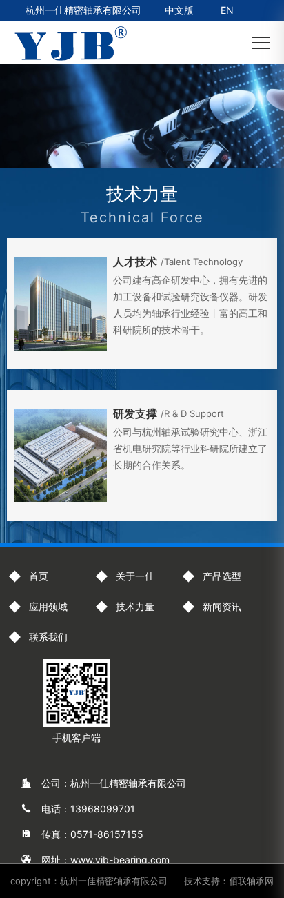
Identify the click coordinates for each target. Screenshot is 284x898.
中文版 (179, 10)
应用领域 (48, 606)
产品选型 (222, 576)
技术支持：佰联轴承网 (229, 880)
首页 (38, 576)
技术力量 (135, 606)
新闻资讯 (222, 606)
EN (227, 10)
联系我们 (48, 637)
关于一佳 (135, 576)
